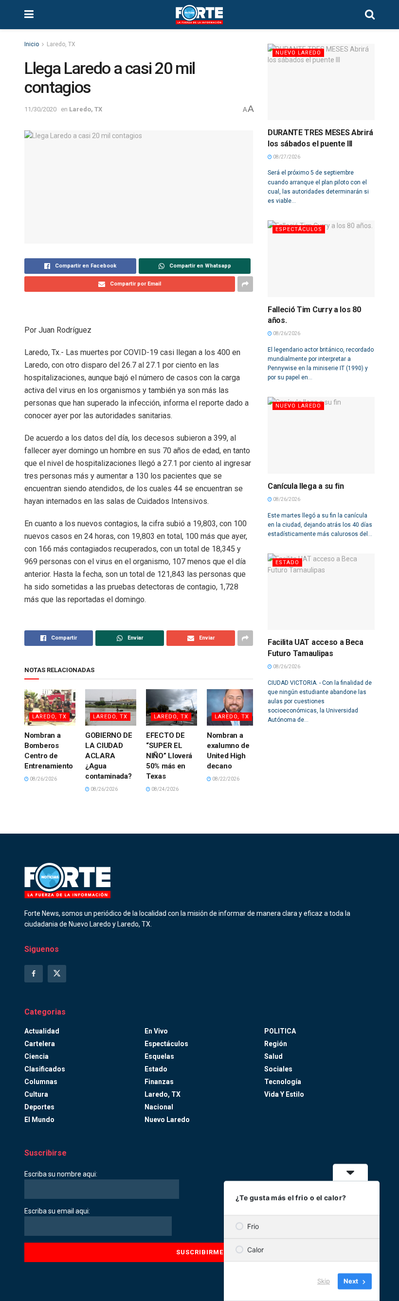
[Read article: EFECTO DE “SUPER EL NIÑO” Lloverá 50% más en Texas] (171, 707)
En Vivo (156, 1031)
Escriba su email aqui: (57, 1211)
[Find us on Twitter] (57, 973)
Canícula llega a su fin (306, 486)
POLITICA (280, 1031)
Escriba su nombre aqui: (60, 1174)
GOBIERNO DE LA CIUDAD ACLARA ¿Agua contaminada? (108, 756)
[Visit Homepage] (199, 14)
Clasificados (44, 1069)
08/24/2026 (164, 789)
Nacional (159, 1107)
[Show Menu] (29, 14)
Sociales (278, 1069)
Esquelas (159, 1056)
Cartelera (39, 1044)
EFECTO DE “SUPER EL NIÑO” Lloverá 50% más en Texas (169, 756)
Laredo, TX (61, 44)
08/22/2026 (225, 779)
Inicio (31, 44)
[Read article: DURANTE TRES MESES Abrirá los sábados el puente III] (321, 82)
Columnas (40, 1082)
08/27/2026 (286, 157)
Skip (323, 1281)
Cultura (36, 1094)
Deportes (39, 1107)
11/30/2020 (40, 109)
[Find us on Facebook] (33, 973)
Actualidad (41, 1031)
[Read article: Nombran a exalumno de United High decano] (232, 707)
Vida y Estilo (284, 1094)
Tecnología (282, 1082)
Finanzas (159, 1082)
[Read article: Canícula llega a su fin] (321, 435)
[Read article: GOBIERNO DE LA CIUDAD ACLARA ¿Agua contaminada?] (110, 707)
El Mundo (39, 1119)
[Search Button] (370, 14)
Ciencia (36, 1056)
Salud (273, 1056)
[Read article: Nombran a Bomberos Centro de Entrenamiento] (49, 707)
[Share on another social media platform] (245, 284)
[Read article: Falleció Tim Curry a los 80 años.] (321, 258)
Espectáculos (298, 229)
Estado (287, 562)
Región (275, 1044)
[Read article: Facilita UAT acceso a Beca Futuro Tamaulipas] (321, 591)
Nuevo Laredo (298, 53)
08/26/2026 (43, 779)
